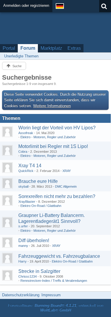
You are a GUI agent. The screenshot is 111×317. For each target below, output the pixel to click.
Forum (27, 48)
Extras (74, 48)
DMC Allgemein (66, 186)
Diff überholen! (33, 240)
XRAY (66, 171)
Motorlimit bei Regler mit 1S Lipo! (53, 146)
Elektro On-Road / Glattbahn (40, 205)
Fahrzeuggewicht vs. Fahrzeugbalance (59, 256)
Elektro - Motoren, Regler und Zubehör (48, 137)
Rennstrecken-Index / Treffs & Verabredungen (53, 280)
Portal (9, 48)
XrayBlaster (26, 201)
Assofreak (25, 133)
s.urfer (23, 226)
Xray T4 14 (29, 165)
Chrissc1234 (27, 276)
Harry (22, 261)
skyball (23, 186)
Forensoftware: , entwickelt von (55, 308)
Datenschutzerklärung (20, 295)
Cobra (22, 151)
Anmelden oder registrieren (26, 5)
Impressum (51, 295)
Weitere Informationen (52, 106)
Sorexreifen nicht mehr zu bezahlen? (56, 196)
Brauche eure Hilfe (38, 181)
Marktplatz (51, 48)
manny (23, 245)
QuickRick (25, 171)
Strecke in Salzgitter (39, 271)
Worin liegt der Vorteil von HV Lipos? (57, 127)
